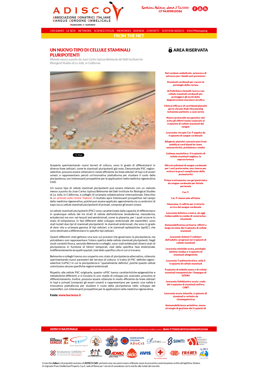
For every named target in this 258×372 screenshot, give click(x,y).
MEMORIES (124, 30)
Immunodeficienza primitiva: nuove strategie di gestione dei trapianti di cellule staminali (185, 308)
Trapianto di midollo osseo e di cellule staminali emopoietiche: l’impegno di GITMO (186, 272)
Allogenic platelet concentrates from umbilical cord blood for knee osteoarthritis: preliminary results (186, 144)
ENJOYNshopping (197, 30)
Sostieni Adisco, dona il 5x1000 (165, 9)
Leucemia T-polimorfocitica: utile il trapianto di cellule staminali (185, 262)
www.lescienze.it (70, 295)
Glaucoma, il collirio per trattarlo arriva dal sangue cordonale (185, 205)
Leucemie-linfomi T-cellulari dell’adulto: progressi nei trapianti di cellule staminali (185, 239)
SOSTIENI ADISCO (173, 30)
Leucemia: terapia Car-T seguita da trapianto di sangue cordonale (185, 134)
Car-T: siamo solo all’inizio (185, 198)
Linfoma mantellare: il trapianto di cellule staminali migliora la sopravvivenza (185, 156)
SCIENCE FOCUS (104, 30)
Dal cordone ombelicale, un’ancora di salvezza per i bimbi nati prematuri (185, 74)
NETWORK (84, 30)
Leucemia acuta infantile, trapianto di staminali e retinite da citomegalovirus (185, 296)
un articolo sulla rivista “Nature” (72, 197)
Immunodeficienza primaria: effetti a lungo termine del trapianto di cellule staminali (186, 227)
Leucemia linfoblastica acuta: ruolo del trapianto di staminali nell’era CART (186, 284)
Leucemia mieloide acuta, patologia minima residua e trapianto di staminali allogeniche (186, 251)
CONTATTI (153, 30)
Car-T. (185, 192)
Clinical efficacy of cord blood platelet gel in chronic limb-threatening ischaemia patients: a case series (185, 108)
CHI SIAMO (57, 30)
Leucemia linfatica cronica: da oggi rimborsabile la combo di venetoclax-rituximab (186, 215)
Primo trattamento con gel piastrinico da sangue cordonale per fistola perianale (185, 183)
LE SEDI (71, 30)
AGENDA (138, 30)
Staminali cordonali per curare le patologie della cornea (185, 83)
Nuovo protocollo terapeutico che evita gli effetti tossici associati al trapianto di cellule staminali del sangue (185, 122)
